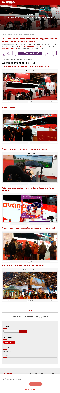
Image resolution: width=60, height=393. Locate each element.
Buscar (23, 331)
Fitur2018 (45, 316)
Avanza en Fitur (16, 316)
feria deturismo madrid (31, 316)
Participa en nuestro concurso (31, 46)
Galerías (30, 14)
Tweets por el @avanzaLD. (9, 360)
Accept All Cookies (35, 384)
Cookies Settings (30, 389)
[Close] (57, 376)
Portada (4, 35)
